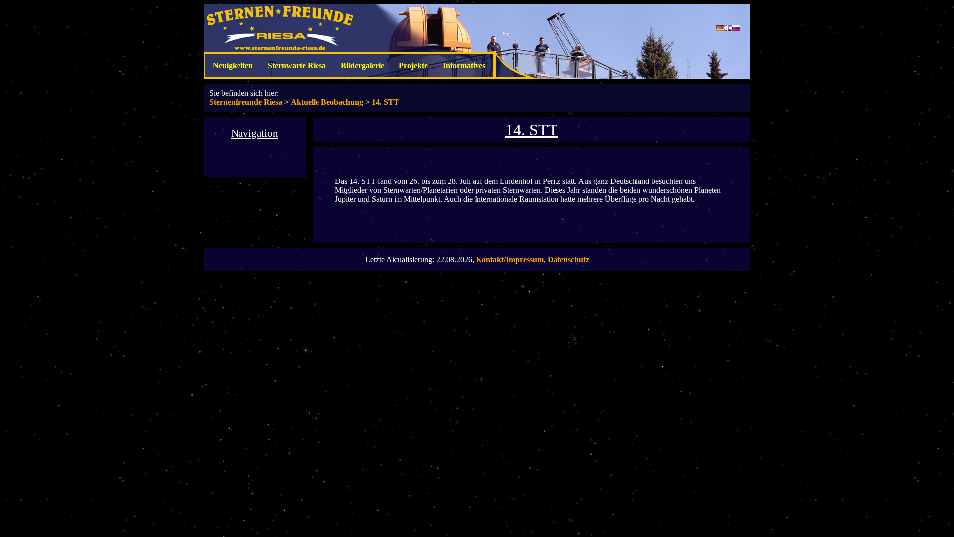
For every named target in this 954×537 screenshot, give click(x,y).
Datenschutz (568, 259)
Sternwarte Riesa (297, 65)
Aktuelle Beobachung (327, 102)
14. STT (385, 102)
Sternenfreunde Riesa (245, 102)
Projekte (413, 65)
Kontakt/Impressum (510, 259)
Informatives (464, 65)
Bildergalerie (362, 65)
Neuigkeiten (233, 65)
